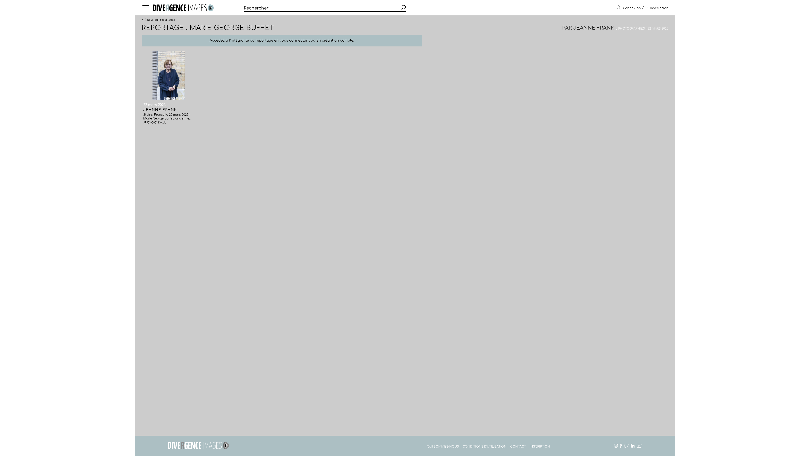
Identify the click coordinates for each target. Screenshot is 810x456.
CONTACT (518, 446)
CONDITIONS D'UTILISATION (484, 446)
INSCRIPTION (540, 446)
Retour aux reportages (160, 19)
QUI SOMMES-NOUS (443, 446)
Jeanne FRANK (593, 28)
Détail (162, 122)
